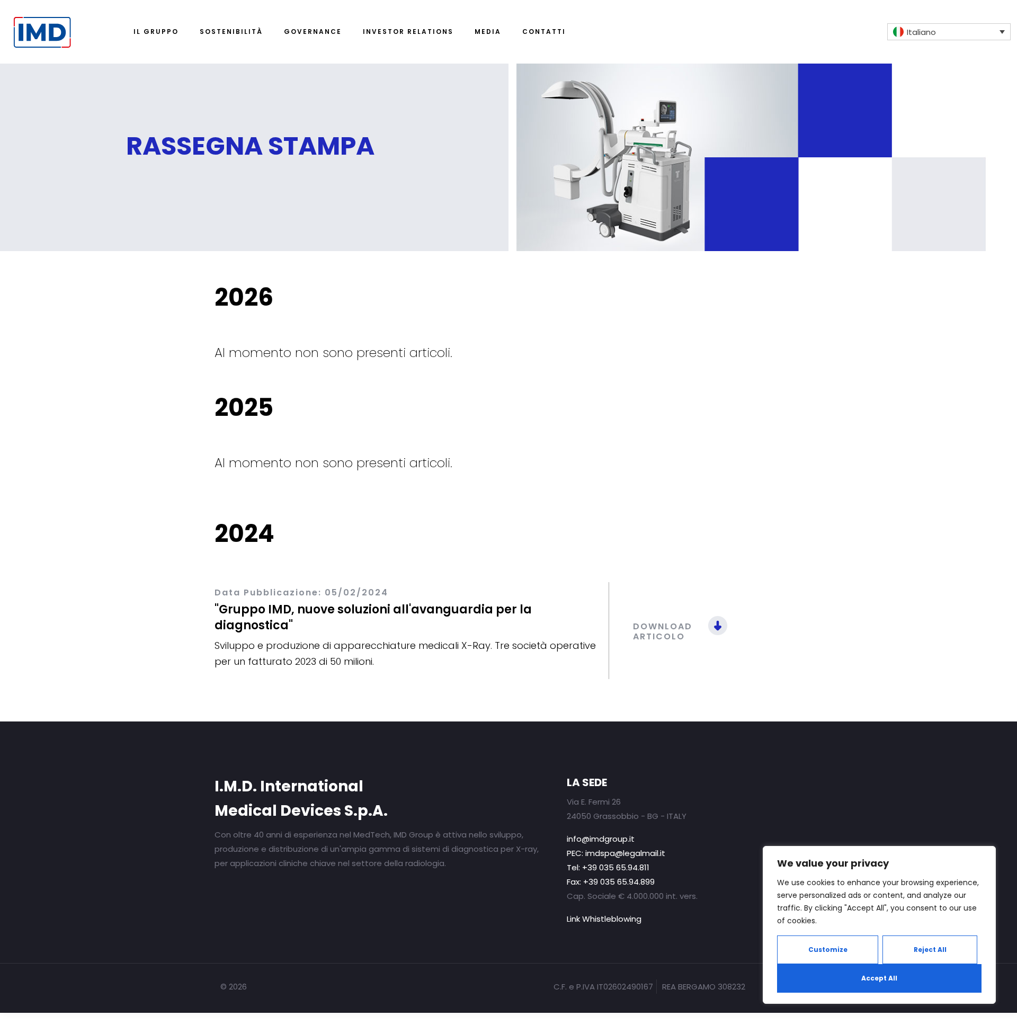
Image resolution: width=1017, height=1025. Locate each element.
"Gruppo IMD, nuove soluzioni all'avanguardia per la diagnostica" (373, 617)
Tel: (608, 867)
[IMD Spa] (60, 16)
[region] (879, 925)
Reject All (930, 949)
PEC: (616, 853)
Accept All (879, 978)
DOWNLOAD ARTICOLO (662, 631)
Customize (828, 949)
